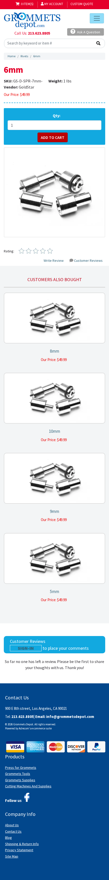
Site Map (11, 856)
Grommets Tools (17, 773)
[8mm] (54, 318)
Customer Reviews (88, 260)
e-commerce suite (41, 728)
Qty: (56, 115)
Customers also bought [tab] (54, 279)
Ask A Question (88, 32)
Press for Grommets (20, 767)
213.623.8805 (39, 33)
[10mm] (54, 398)
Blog (8, 837)
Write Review (54, 260)
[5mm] (54, 558)
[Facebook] (27, 797)
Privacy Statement (19, 850)
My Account (53, 4)
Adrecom (24, 728)
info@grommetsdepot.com (70, 716)
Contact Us (13, 831)
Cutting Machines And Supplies (28, 786)
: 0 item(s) (26, 4)
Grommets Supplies (20, 780)
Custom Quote (81, 4)
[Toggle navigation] (97, 18)
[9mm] (54, 478)
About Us (12, 825)
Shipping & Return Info (22, 844)
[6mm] (54, 192)
